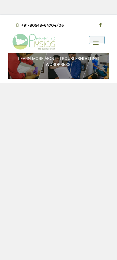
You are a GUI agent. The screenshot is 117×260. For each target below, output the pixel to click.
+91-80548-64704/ (39, 25)
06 (61, 25)
